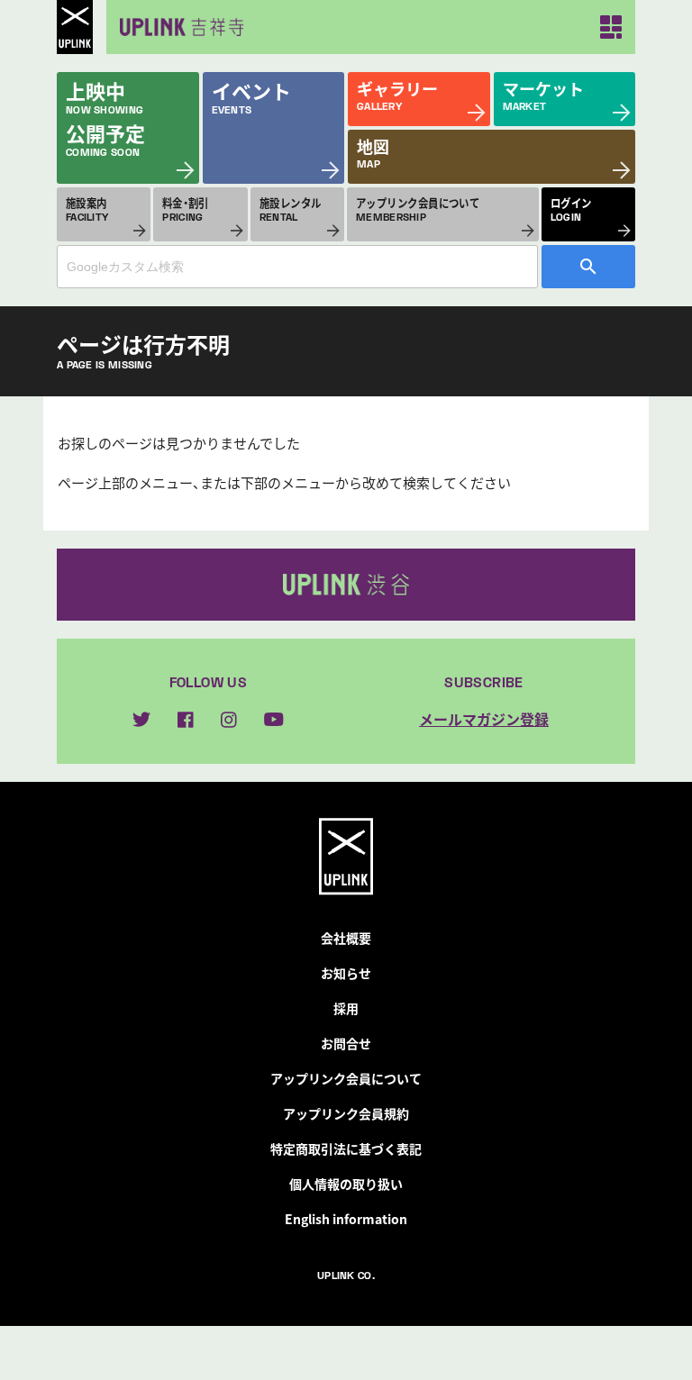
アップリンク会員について (346, 1078)
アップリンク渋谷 (346, 585)
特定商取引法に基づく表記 (346, 1148)
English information (346, 1219)
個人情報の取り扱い (346, 1184)
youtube (274, 719)
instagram (229, 720)
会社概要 (346, 938)
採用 (346, 1008)
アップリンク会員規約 (346, 1113)
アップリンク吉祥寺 (178, 27)
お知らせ (346, 973)
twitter (141, 719)
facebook (186, 720)
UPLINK (75, 27)
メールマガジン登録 (484, 719)
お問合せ (346, 1043)
